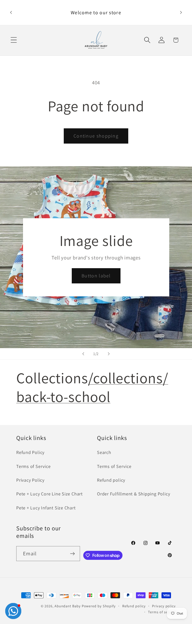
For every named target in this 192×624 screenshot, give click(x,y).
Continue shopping (96, 136)
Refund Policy (30, 452)
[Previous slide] (83, 353)
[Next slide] (108, 353)
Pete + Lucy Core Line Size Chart (49, 494)
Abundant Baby (67, 606)
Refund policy (111, 480)
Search (104, 452)
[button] (13, 40)
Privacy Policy (30, 480)
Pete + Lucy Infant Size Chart (46, 508)
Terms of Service (33, 466)
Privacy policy (164, 606)
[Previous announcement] (11, 12)
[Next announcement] (181, 12)
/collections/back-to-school (92, 387)
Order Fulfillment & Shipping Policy (133, 494)
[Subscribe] (72, 553)
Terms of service (162, 612)
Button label (96, 275)
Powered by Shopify (99, 606)
